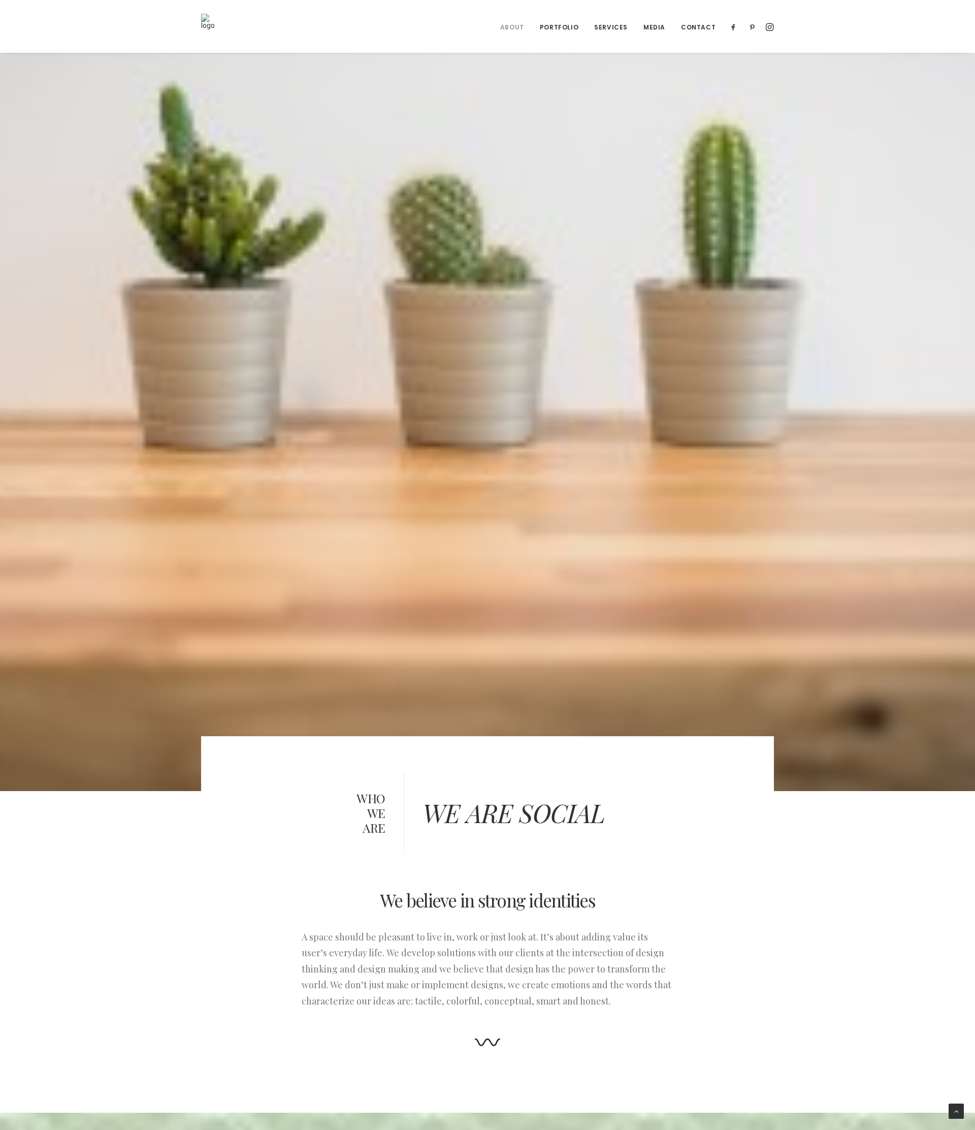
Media (654, 27)
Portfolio (559, 27)
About (512, 27)
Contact (698, 27)
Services (611, 27)
